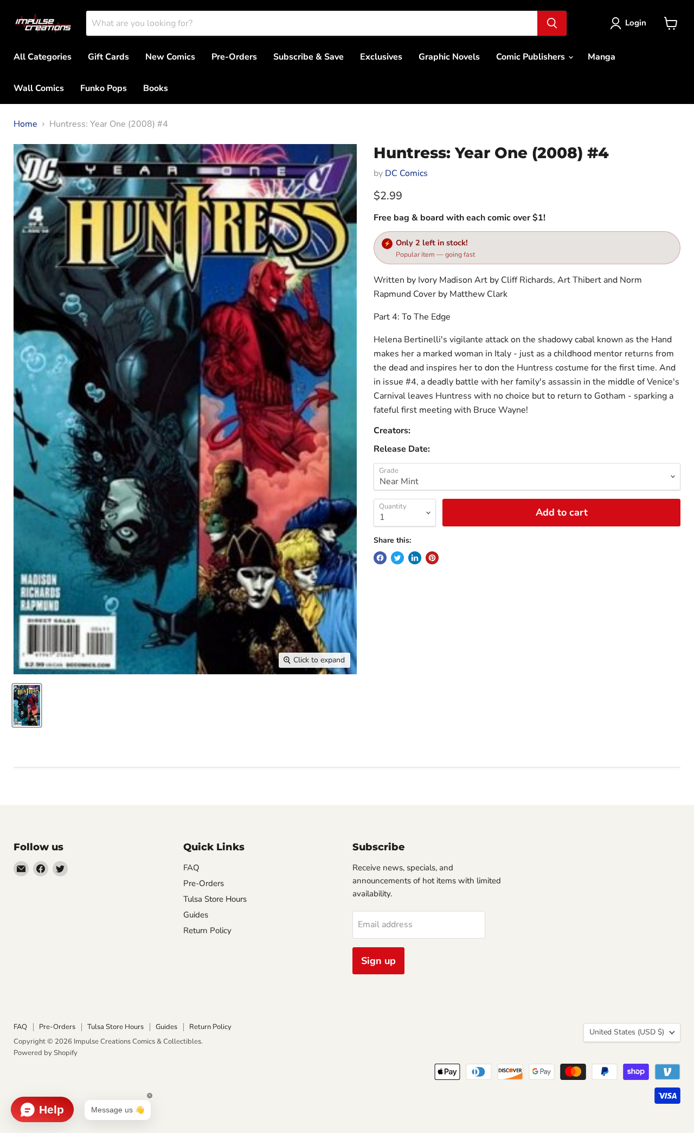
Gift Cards (108, 57)
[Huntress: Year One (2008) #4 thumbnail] (26, 705)
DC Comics (406, 173)
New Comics (170, 57)
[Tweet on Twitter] (397, 557)
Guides (195, 914)
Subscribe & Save (308, 57)
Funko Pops (103, 88)
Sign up (378, 960)
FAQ (191, 867)
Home (25, 124)
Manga (601, 57)
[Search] (552, 23)
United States (626, 1032)
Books (155, 88)
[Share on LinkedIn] (414, 557)
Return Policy (207, 930)
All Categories (43, 57)
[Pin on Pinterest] (432, 557)
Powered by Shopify (46, 1053)
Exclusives (381, 57)
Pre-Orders (234, 57)
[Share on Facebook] (380, 557)
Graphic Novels (449, 57)
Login (635, 22)
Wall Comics (39, 88)
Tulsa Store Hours (215, 899)
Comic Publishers (531, 57)
